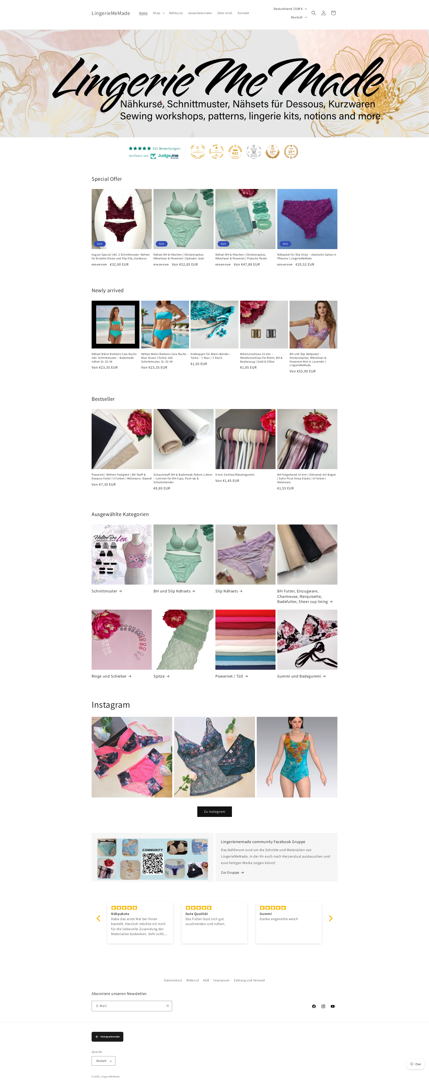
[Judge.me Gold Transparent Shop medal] (216, 152)
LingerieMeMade (110, 1076)
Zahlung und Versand (249, 980)
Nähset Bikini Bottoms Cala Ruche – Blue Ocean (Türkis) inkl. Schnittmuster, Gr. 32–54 (164, 357)
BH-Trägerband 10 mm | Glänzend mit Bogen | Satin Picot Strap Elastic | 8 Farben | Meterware (306, 478)
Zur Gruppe (230, 872)
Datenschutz (173, 980)
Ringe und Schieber (109, 676)
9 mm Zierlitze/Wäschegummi (235, 474)
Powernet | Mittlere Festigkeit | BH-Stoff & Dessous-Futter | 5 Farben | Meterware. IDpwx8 (122, 476)
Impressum (221, 980)
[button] (158, 13)
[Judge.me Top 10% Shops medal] (272, 152)
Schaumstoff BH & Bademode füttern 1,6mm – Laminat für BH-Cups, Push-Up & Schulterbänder (183, 478)
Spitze (159, 676)
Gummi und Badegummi (299, 676)
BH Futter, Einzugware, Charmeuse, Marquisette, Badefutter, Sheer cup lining (302, 596)
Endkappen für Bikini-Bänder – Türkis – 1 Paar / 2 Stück (211, 355)
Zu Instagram (214, 812)
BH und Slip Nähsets (172, 591)
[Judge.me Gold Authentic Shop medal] (198, 152)
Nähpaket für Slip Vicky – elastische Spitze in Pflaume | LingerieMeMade (306, 256)
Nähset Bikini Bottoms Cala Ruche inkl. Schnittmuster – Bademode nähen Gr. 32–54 (114, 357)
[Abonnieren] (167, 1006)
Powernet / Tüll (229, 676)
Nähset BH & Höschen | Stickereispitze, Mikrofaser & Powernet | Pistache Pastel (241, 256)
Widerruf (192, 980)
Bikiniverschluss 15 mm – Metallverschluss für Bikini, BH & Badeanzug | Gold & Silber (261, 357)
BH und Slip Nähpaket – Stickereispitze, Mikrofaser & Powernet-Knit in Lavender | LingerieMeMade (308, 359)
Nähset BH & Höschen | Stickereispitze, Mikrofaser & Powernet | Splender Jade (179, 256)
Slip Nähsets (226, 591)
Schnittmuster (104, 591)
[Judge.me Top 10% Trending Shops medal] (291, 152)
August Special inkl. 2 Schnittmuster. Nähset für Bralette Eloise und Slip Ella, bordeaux (120, 256)
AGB (206, 980)
